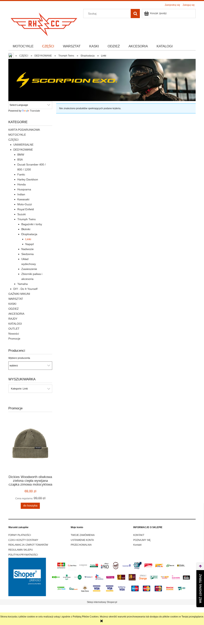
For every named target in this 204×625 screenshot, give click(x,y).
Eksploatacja (29, 234)
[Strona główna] (44, 23)
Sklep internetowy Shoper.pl (102, 602)
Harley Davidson (27, 179)
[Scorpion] (102, 79)
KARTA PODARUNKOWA (24, 129)
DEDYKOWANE (23, 149)
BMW (20, 154)
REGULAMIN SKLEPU (20, 549)
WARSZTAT (15, 298)
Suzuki (21, 214)
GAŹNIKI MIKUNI (19, 293)
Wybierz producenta (19, 358)
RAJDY (12, 318)
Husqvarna (24, 189)
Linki (28, 239)
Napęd (29, 244)
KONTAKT (138, 535)
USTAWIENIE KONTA (82, 540)
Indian (21, 194)
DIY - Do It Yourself (25, 288)
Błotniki (25, 229)
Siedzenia (27, 254)
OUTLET (14, 328)
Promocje (14, 338)
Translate (35, 110)
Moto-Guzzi (24, 204)
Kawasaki (23, 199)
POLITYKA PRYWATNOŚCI (23, 554)
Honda (21, 184)
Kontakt (137, 544)
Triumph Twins (26, 219)
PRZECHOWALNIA (81, 544)
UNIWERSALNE (23, 144)
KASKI (12, 303)
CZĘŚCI (13, 139)
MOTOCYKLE (17, 134)
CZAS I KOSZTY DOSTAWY (23, 540)
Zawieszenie (29, 269)
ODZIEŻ (13, 308)
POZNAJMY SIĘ (142, 540)
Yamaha (22, 283)
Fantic (21, 174)
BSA (20, 159)
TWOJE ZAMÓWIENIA (83, 535)
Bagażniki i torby (31, 224)
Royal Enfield (25, 209)
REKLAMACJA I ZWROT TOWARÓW (28, 544)
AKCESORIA (16, 313)
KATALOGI (15, 323)
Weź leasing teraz (200, 588)
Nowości (13, 333)
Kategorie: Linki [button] (19, 388)
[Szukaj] (135, 13)
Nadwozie (27, 249)
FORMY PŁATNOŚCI (19, 535)
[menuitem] (23, 46)
